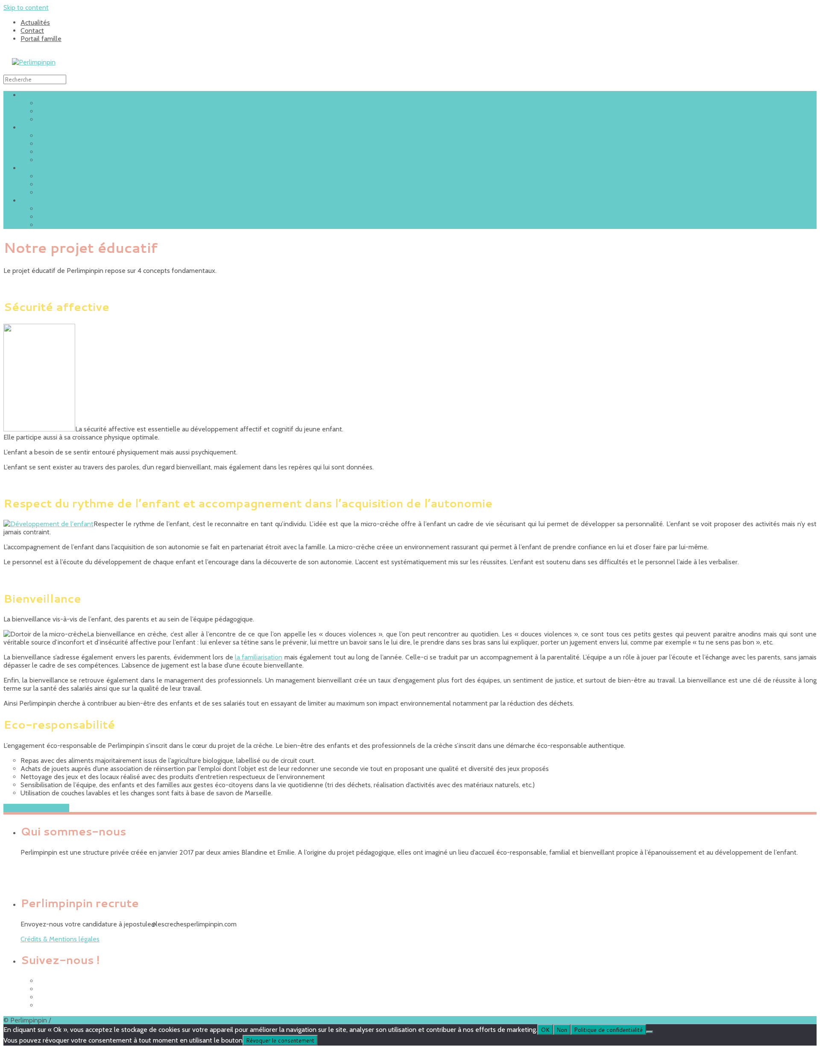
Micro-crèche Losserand (73, 144)
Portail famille (41, 39)
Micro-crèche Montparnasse (79, 160)
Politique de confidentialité (608, 1030)
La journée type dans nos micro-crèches (96, 176)
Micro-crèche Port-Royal (74, 152)
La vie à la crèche (45, 168)
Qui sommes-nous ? (67, 103)
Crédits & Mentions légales (60, 939)
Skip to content (26, 7)
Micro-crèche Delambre (72, 136)
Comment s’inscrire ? (68, 209)
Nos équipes (56, 192)
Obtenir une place (46, 200)
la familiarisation (258, 657)
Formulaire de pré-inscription (80, 225)
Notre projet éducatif (69, 111)
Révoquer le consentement (280, 1040)
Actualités (35, 22)
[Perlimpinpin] (33, 62)
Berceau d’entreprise (68, 217)
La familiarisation (62, 184)
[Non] (649, 1032)
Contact (32, 30)
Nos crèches (38, 127)
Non (561, 1030)
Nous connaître (42, 95)
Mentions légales (78, 1020)
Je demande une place (36, 808)
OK (545, 1030)
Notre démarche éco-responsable (87, 119)
